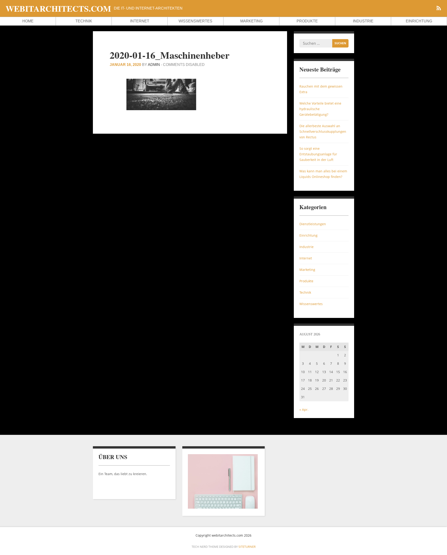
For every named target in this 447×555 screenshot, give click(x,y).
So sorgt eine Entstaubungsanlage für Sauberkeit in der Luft (318, 154)
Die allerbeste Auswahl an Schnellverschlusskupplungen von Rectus (322, 131)
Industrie (363, 21)
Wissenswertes (195, 21)
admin (154, 65)
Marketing (251, 21)
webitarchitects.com (58, 8)
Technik (83, 21)
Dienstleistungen (312, 224)
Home (28, 21)
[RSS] (438, 8)
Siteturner (247, 547)
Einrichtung (419, 21)
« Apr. (303, 409)
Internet (139, 21)
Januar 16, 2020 (125, 65)
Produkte (307, 21)
